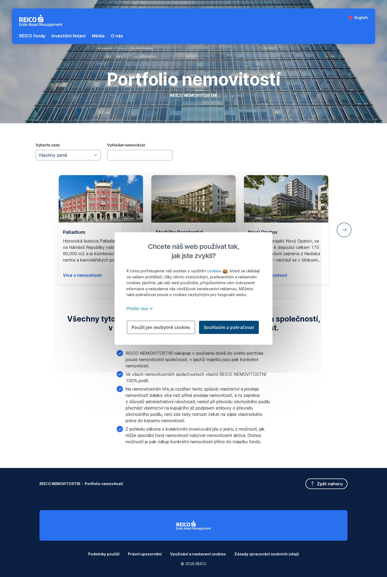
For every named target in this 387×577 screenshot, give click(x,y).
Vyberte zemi (48, 145)
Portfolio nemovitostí (104, 483)
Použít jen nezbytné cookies (161, 327)
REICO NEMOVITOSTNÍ (59, 483)
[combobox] (68, 155)
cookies (214, 270)
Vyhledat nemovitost (126, 145)
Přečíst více (137, 308)
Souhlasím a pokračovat (229, 327)
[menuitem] (32, 36)
